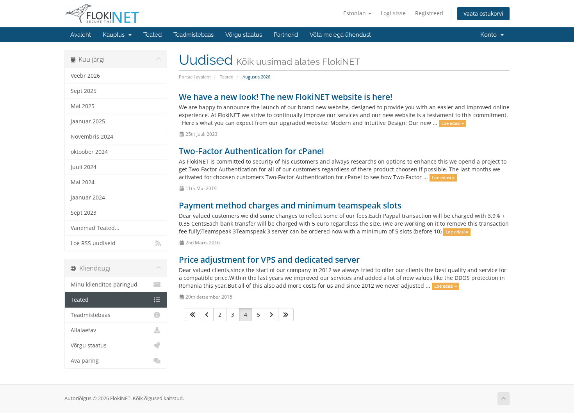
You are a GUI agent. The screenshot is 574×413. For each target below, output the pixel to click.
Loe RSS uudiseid (93, 243)
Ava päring (85, 360)
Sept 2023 (83, 212)
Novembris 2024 (92, 136)
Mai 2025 (82, 106)
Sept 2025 (83, 90)
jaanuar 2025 (88, 121)
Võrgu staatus (243, 34)
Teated (152, 34)
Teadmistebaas (193, 34)
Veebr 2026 (85, 75)
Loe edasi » (452, 123)
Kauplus (115, 34)
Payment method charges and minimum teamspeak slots (290, 205)
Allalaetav (83, 330)
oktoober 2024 (89, 151)
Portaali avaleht (195, 77)
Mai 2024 (82, 182)
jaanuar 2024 (88, 197)
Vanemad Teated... (95, 227)
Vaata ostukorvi (483, 13)
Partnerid (286, 34)
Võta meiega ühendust (340, 34)
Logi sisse (393, 13)
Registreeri (429, 13)
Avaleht (80, 34)
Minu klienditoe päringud (104, 284)
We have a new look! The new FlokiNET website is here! (285, 96)
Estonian (355, 13)
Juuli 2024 (83, 167)
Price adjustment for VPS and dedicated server (269, 259)
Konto (490, 34)
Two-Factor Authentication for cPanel (251, 151)
